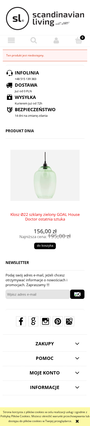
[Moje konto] (56, 40)
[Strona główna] (45, 18)
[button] (11, 40)
